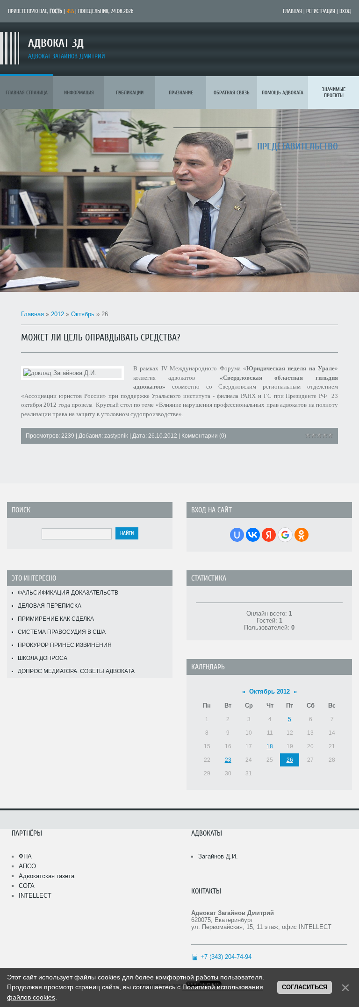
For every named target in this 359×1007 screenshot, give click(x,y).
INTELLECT (35, 895)
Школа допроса (42, 658)
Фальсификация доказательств (68, 592)
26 (290, 760)
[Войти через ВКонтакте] (253, 535)
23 (228, 760)
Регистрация (320, 11)
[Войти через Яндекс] (269, 535)
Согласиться (304, 987)
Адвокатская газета (46, 875)
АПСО (27, 866)
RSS (70, 11)
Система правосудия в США (62, 632)
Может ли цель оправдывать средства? (100, 337)
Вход (345, 11)
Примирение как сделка (56, 619)
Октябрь (82, 314)
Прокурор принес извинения (65, 645)
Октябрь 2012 (269, 691)
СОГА (27, 885)
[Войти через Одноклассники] (301, 535)
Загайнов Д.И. (218, 856)
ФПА (25, 856)
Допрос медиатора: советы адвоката (76, 671)
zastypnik (116, 436)
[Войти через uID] (237, 535)
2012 (57, 314)
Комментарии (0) (203, 436)
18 (269, 746)
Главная (292, 11)
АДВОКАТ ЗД (56, 43)
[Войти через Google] (285, 534)
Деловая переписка (49, 606)
